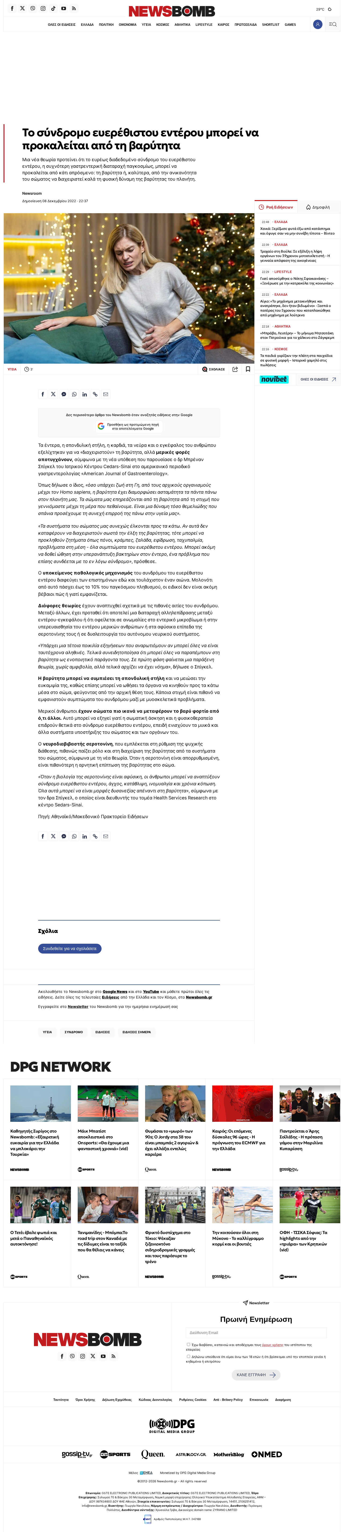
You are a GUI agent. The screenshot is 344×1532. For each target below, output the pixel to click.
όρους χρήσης (272, 1345)
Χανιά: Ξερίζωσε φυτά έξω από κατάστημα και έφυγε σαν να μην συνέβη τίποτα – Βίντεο (297, 230)
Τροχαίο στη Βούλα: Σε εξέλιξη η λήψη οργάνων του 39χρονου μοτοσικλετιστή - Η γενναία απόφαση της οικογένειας (295, 256)
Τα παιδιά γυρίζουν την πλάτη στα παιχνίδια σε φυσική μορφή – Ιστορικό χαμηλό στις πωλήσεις (296, 360)
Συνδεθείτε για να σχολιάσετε (70, 948)
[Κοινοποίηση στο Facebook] (43, 394)
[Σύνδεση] (317, 24)
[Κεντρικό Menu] (332, 24)
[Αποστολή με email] (105, 394)
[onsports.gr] (115, 1454)
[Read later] (248, 369)
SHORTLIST (270, 24)
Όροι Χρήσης (85, 1400)
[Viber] (32, 8)
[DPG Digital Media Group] (172, 1426)
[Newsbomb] (88, 1340)
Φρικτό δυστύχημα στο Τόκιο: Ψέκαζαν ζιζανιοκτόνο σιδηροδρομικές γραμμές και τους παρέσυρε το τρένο (170, 1247)
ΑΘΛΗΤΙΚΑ (182, 24)
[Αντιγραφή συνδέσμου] (235, 369)
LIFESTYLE (204, 24)
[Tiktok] (53, 8)
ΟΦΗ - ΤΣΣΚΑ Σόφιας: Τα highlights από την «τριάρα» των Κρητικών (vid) (303, 1241)
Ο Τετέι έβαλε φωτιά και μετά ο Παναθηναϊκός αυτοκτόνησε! (33, 1238)
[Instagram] (43, 8)
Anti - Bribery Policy (228, 1400)
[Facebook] (12, 8)
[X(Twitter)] (22, 8)
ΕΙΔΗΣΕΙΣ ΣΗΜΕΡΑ (137, 1032)
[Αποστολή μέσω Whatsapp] (74, 394)
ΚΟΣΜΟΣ (162, 24)
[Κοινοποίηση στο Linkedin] (84, 394)
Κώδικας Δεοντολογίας (155, 1400)
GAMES (290, 24)
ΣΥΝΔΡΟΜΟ (74, 1032)
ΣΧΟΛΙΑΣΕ (217, 369)
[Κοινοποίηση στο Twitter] (53, 394)
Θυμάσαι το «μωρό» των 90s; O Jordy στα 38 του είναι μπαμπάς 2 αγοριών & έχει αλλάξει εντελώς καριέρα (172, 1142)
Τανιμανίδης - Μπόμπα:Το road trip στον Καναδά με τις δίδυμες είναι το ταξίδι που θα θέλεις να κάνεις (103, 1241)
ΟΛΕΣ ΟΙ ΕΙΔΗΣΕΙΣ (62, 24)
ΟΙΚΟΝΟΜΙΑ (127, 24)
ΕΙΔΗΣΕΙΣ (102, 1032)
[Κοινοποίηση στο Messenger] (64, 394)
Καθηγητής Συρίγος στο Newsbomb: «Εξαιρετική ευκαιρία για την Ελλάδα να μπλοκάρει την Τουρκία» (34, 1142)
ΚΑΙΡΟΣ (223, 24)
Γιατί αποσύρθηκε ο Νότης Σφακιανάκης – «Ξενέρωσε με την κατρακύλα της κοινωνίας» (297, 280)
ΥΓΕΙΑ (146, 24)
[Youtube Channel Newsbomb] (63, 8)
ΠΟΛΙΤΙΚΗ (106, 24)
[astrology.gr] (191, 1454)
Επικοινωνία (259, 1400)
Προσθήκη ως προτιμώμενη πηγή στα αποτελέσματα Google (133, 427)
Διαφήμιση (283, 1400)
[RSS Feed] (74, 8)
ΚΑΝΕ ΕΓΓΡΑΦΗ (251, 1375)
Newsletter (78, 1006)
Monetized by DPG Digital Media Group (188, 1473)
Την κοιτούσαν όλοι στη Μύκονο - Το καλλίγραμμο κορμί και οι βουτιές (237, 1238)
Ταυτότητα (61, 1400)
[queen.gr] (153, 1454)
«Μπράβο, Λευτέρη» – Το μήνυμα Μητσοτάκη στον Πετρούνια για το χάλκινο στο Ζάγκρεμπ (297, 335)
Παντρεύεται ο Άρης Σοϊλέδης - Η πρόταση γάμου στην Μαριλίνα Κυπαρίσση (301, 1139)
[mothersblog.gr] (229, 1454)
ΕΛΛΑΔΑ (87, 24)
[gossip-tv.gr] (77, 1454)
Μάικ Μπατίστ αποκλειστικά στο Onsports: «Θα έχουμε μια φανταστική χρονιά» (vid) (103, 1139)
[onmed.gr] (267, 1454)
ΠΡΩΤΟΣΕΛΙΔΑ (246, 24)
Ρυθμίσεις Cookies (192, 1400)
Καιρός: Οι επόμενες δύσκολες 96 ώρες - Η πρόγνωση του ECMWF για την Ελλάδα (238, 1139)
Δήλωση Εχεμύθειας (117, 1400)
